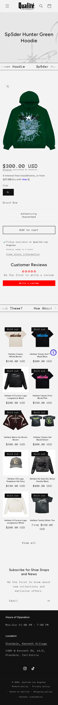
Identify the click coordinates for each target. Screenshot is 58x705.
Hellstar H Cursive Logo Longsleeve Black (15, 396)
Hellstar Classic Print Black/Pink (42, 396)
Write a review (29, 283)
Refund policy (20, 686)
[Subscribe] (48, 601)
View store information (23, 254)
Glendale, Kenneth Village (26, 643)
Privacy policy (41, 686)
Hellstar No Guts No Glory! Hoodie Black (42, 480)
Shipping (7, 170)
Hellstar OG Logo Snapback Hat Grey (15, 480)
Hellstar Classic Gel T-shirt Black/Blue (42, 355)
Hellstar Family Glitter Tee (42, 520)
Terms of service (20, 692)
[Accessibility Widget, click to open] (53, 352)
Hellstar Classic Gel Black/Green (42, 438)
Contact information (31, 697)
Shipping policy (43, 692)
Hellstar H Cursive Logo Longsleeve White (15, 521)
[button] (7, 6)
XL (8, 192)
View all (29, 542)
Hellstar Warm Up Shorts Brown (15, 438)
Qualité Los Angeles (34, 682)
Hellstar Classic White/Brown (15, 355)
